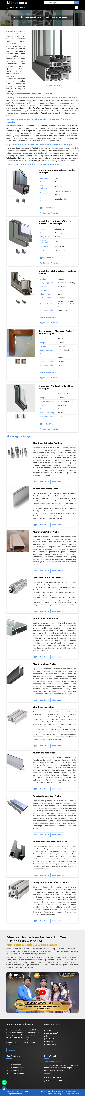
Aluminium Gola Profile (44, 753)
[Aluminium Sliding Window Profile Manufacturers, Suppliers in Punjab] (21, 283)
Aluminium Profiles (15, 1065)
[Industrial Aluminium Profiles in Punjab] (18, 586)
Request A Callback (52, 213)
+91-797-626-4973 (53, 1081)
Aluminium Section (16, 1068)
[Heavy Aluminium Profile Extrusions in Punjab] (18, 891)
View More (56, 482)
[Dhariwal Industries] (16, 3)
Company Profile (52, 1033)
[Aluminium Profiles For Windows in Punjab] (53, 56)
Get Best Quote (49, 208)
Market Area (50, 1045)
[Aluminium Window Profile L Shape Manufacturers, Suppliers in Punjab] (21, 398)
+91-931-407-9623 (17, 7)
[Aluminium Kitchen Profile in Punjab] (18, 541)
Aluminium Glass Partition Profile (50, 841)
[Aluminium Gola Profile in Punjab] (18, 762)
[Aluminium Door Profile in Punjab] (18, 673)
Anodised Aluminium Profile (47, 796)
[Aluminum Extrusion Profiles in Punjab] (18, 452)
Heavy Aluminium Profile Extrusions (51, 882)
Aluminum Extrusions (44, 707)
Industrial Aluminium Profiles (48, 577)
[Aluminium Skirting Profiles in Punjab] (18, 497)
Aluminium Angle (15, 1070)
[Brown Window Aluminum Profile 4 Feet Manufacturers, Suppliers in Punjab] (21, 343)
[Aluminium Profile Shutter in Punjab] (18, 627)
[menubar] (76, 7)
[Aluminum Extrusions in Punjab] (18, 716)
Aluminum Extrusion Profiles (47, 443)
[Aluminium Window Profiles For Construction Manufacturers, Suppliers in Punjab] (21, 233)
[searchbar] (76, 2)
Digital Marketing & (55, 1094)
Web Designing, (72, 1091)
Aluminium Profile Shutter (46, 618)
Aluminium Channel (16, 1073)
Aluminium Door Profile (44, 664)
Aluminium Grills (14, 1062)
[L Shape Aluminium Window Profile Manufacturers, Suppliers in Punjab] (21, 182)
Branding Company (71, 1094)
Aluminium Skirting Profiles (47, 489)
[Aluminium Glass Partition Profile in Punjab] (18, 850)
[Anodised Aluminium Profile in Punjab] (18, 805)
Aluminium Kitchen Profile (46, 532)
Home (48, 1030)
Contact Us (50, 1039)
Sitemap (49, 1042)
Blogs (47, 1036)
